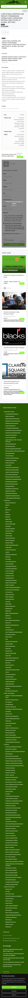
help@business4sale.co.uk (10, 940)
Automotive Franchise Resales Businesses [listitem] (15, 751)
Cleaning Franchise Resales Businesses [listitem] (14, 765)
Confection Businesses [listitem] (10, 549)
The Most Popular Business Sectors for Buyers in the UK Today (13, 958)
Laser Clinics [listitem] (8, 725)
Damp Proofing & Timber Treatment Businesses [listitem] (13, 440)
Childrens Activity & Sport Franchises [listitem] (13, 761)
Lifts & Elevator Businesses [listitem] (11, 474)
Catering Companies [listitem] (10, 528)
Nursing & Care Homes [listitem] (10, 730)
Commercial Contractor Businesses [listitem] (13, 430)
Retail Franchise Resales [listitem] (11, 870)
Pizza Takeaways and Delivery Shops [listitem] (13, 632)
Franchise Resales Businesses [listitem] (12, 796)
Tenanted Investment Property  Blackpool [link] (14, 347)
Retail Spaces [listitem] (8, 919)
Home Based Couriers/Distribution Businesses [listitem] (13, 818)
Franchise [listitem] (7, 793)
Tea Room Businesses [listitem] (10, 674)
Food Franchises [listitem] (9, 791)
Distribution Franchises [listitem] (10, 779)
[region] (14, 986)
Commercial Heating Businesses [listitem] (12, 432)
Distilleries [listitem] (7, 556)
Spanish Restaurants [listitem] (10, 660)
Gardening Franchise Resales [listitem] (12, 803)
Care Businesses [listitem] (9, 704)
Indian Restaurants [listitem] (9, 594)
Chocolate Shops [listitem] (9, 542)
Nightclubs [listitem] (7, 615)
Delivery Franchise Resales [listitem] (11, 777)
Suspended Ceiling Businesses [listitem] (12, 495)
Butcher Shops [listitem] (8, 521)
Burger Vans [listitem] (8, 519)
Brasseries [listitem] (7, 514)
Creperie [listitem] (7, 552)
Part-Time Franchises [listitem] (10, 856)
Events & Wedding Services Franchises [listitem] (14, 784)
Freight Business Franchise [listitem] (11, 798)
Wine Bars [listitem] (7, 688)
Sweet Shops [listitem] (8, 667)
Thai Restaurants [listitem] (9, 676)
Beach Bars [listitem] (8, 509)
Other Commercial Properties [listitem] (12, 912)
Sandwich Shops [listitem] (9, 643)
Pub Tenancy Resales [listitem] (10, 634)
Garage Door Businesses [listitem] (11, 460)
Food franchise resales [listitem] (10, 789)
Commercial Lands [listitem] (9, 893)
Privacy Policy (6, 971)
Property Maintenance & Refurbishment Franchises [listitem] (14, 864)
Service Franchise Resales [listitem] (11, 872)
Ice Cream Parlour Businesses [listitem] (12, 589)
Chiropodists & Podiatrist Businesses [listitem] (13, 709)
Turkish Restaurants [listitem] (10, 681)
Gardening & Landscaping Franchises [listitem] (13, 801)
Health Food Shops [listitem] (9, 585)
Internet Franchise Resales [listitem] (11, 831)
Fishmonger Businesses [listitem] (10, 566)
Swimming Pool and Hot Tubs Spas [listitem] (13, 877)
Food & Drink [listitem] (7, 500)
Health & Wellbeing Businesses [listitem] (12, 718)
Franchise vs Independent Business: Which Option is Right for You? (12, 950)
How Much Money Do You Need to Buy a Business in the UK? (12, 965)
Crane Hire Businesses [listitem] (10, 437)
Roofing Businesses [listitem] (9, 486)
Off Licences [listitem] (8, 618)
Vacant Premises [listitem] (9, 924)
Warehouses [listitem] (8, 926)
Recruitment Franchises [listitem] (10, 868)
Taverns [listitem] (7, 672)
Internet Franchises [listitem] (9, 833)
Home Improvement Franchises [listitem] (12, 826)
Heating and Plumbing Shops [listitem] (12, 469)
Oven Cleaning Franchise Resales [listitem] (13, 854)
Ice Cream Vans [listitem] (9, 592)
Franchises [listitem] (6, 744)
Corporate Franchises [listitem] (10, 772)
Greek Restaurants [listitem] (9, 578)
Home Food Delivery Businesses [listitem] (12, 587)
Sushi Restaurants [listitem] (9, 665)
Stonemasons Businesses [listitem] (11, 493)
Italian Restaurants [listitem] (9, 599)
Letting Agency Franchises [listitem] (11, 840)
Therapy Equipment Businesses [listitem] (12, 742)
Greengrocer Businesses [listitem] (11, 580)
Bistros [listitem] (7, 512)
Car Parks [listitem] (7, 891)
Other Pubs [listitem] (8, 622)
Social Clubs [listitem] (8, 655)
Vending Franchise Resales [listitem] (11, 884)
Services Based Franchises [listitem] (11, 875)
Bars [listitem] (6, 507)
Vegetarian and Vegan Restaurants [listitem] (13, 686)
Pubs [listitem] (6, 639)
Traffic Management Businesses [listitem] (12, 498)
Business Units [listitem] (8, 889)
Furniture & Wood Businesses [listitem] (12, 458)
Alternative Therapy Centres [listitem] (11, 699)
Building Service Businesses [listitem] (11, 423)
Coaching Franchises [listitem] (10, 770)
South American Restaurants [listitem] (12, 658)
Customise (14, 991)
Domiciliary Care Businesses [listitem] (11, 716)
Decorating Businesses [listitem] (10, 444)
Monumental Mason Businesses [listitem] (12, 477)
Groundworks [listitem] (8, 465)
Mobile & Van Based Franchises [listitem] (12, 849)
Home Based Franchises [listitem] (11, 821)
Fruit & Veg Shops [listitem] (9, 573)
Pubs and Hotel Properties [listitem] (11, 641)
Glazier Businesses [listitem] (9, 462)
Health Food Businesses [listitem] (11, 582)
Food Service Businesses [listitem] (11, 568)
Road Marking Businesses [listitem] (11, 481)
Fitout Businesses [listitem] (9, 455)
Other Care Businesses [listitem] (10, 735)
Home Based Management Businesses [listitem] (14, 823)
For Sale (2, 24)
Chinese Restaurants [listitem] (10, 538)
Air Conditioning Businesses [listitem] (11, 414)
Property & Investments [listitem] (9, 886)
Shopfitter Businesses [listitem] (10, 491)
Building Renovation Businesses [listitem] (12, 421)
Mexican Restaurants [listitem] (10, 606)
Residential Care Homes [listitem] (11, 739)
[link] (14, 264)
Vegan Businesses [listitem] (9, 683)
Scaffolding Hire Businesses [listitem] (11, 488)
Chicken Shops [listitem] (8, 535)
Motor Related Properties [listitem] (11, 908)
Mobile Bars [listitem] (8, 611)
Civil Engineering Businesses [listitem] (12, 428)
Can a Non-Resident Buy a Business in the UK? (13, 962)
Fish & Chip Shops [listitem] (9, 564)
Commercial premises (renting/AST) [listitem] (13, 896)
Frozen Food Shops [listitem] (9, 571)
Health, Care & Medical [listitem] (9, 693)
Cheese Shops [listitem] (8, 533)
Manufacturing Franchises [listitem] (11, 845)
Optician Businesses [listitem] (10, 732)
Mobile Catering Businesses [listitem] (11, 613)
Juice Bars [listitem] (7, 601)
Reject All (14, 995)
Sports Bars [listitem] (8, 662)
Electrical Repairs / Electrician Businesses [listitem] (15, 451)
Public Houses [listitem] (8, 636)
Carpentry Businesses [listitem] (10, 425)
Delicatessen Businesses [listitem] (11, 554)
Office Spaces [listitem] (8, 910)
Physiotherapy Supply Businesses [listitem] (13, 737)
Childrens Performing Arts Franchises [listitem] (14, 763)
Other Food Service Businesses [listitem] (12, 620)
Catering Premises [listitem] (9, 531)
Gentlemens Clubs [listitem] (9, 575)
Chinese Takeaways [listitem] (10, 540)
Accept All (14, 987)
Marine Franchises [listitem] (9, 847)
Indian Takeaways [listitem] (9, 596)
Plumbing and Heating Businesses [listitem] (13, 479)
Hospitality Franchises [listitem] (10, 828)
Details (22, 283)
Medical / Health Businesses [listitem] (11, 728)
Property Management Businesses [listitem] (13, 915)
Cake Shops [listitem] (8, 526)
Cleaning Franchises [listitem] (10, 768)
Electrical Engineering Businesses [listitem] (13, 448)
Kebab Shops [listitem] (8, 604)
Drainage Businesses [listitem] (10, 446)
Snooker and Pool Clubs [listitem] (10, 653)
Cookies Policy (6, 973)
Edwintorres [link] (9, 288)
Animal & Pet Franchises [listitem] (11, 749)
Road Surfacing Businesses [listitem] (11, 484)
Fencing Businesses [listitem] (10, 453)
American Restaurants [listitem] (10, 502)
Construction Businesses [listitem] (11, 435)
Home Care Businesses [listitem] (10, 723)
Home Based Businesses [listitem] (11, 812)
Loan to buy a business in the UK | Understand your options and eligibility (13, 954)
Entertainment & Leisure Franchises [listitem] (13, 782)
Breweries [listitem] (7, 516)
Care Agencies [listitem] (8, 702)
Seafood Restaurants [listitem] (10, 646)
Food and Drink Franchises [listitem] (11, 786)
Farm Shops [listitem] (8, 559)
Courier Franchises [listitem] (9, 775)
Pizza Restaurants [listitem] (9, 629)
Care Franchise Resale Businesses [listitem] (13, 758)
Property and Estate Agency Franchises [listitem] (14, 861)
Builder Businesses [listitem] (9, 416)
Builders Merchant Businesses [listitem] (12, 418)
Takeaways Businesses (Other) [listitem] (12, 669)
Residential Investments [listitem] (11, 917)
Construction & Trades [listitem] (9, 411)
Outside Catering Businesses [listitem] (12, 625)
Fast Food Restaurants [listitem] (10, 561)
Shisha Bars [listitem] (8, 648)
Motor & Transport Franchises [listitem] (12, 852)
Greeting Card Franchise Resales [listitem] (12, 808)
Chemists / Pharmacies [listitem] (10, 706)
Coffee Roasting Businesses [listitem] (11, 545)
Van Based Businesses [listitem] (10, 879)
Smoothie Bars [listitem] (8, 651)
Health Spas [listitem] (8, 721)
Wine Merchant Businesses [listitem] (11, 691)
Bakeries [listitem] (7, 505)
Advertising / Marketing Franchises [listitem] (13, 746)
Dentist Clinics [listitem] (8, 713)
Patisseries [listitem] (8, 627)
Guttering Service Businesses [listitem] (12, 467)
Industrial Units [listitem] (8, 900)
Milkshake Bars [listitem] (8, 608)
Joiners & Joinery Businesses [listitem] (12, 472)
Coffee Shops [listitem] (8, 547)
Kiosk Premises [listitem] (8, 903)
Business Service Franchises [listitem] (11, 756)
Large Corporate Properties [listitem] (11, 905)
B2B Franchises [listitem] (9, 753)
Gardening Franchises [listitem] (10, 805)
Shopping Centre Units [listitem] (10, 922)
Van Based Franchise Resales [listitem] (12, 882)
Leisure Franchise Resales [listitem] (11, 838)
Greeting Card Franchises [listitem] (11, 810)
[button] (24, 11)
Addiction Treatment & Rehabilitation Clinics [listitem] (14, 696)
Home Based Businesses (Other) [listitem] (12, 815)
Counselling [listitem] (8, 711)
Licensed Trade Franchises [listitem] (11, 842)
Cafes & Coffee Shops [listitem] (10, 524)
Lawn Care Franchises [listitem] (10, 835)
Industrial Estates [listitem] (9, 898)
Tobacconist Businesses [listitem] (11, 679)
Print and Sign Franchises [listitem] (11, 859)
